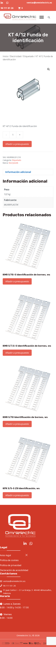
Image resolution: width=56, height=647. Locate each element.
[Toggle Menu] (41, 17)
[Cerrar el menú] (26, 555)
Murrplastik (13, 163)
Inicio (5, 56)
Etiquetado (28, 56)
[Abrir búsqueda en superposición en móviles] (49, 17)
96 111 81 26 (7, 8)
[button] (48, 69)
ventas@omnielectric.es (39, 2)
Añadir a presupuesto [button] (17, 281)
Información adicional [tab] (18, 172)
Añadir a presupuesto (17, 144)
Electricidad (15, 56)
